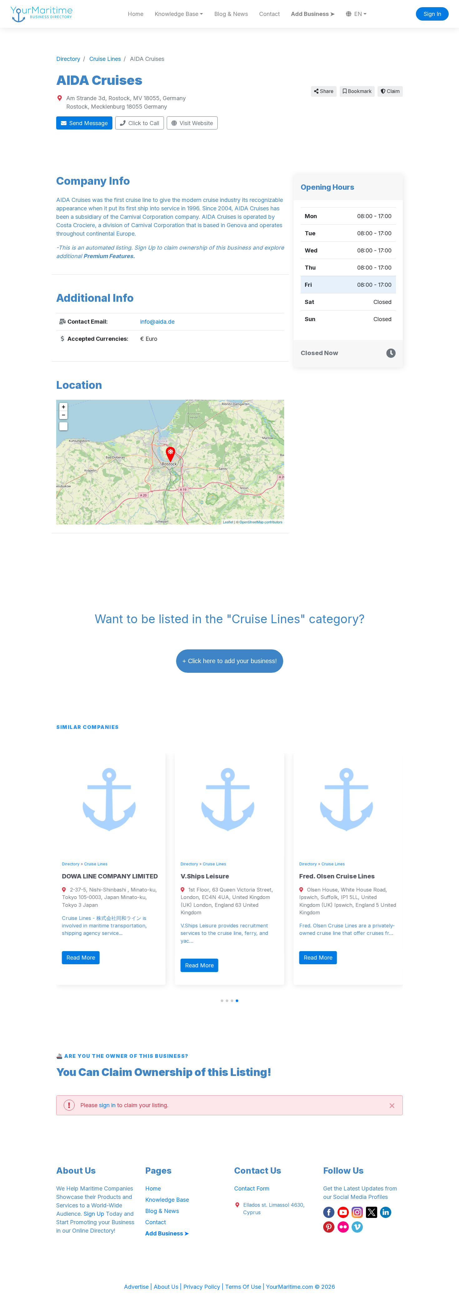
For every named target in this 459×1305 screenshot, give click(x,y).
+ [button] (63, 406)
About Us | (168, 1286)
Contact (269, 14)
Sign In (432, 14)
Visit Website (195, 123)
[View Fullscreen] (63, 426)
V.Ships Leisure (204, 876)
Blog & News (231, 14)
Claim (393, 91)
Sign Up (94, 1213)
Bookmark (359, 91)
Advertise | (139, 1286)
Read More (81, 957)
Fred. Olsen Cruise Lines (337, 876)
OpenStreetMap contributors (261, 521)
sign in (107, 1105)
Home (135, 14)
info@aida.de (157, 321)
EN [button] (357, 14)
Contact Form (251, 1188)
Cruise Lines (95, 864)
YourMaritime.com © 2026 (300, 1286)
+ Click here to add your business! (229, 660)
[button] (222, 1001)
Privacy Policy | (204, 1286)
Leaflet (228, 521)
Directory (70, 864)
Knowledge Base (167, 1199)
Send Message (88, 123)
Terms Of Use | (245, 1286)
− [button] (63, 415)
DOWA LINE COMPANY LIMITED (110, 876)
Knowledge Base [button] (176, 14)
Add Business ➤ (313, 14)
